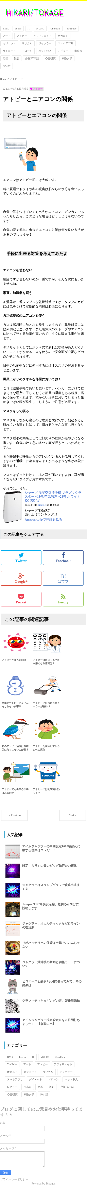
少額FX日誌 (32, 58)
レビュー (63, 50)
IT (29, 28)
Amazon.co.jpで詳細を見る (43, 519)
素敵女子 (67, 58)
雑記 (16, 58)
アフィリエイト (42, 35)
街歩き (78, 50)
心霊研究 (50, 58)
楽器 (5, 58)
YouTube (71, 28)
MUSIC (40, 28)
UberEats (55, 28)
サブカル (27, 43)
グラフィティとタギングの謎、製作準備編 (51, 1000)
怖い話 (7, 65)
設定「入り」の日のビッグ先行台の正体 (49, 865)
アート (7, 35)
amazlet (42, 504)
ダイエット (9, 50)
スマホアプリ (65, 43)
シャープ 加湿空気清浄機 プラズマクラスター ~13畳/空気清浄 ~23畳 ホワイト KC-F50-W (53, 496)
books (18, 28)
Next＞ (73, 815)
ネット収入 (45, 50)
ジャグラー (45, 43)
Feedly (63, 602)
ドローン (27, 50)
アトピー (22, 35)
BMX (6, 28)
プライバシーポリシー (14, 1179)
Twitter (21, 561)
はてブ (63, 578)
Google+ (21, 581)
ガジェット (9, 43)
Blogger (50, 1183)
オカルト (63, 35)
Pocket (21, 602)
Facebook (63, 561)
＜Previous (14, 815)
